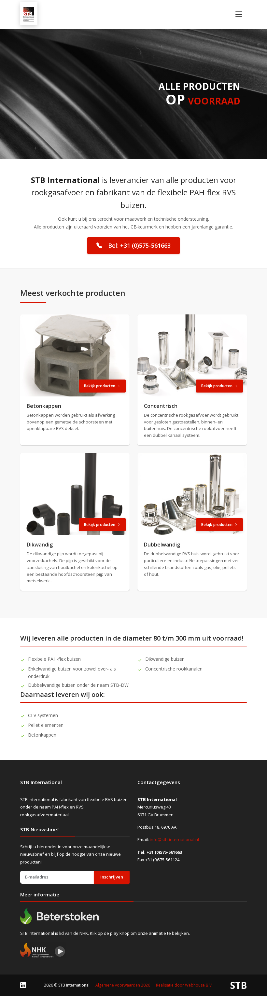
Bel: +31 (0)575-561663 (139, 245)
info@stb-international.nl (174, 839)
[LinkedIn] (23, 985)
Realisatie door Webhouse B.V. (184, 985)
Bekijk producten (99, 386)
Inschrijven (111, 877)
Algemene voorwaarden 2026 (122, 985)
